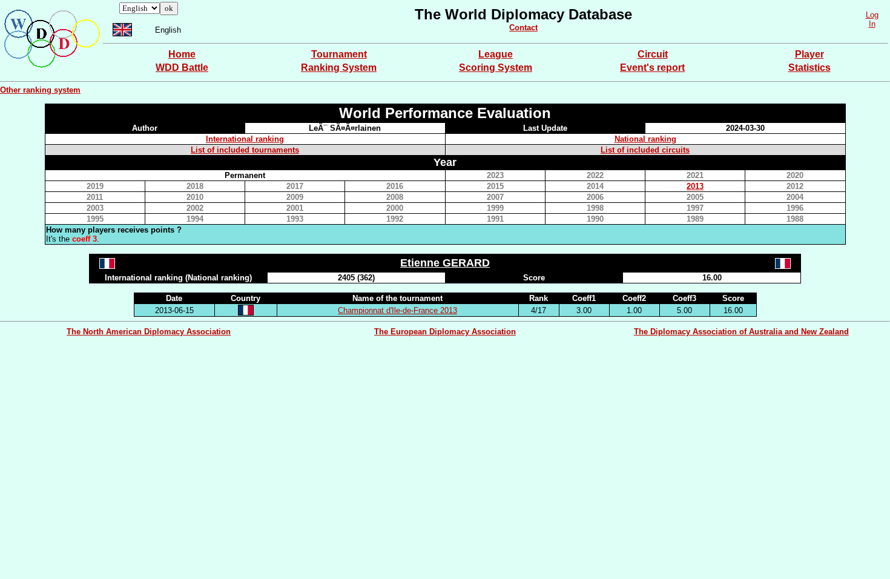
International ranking (245, 139)
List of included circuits (645, 149)
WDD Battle (182, 67)
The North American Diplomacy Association (149, 331)
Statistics (809, 67)
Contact (523, 27)
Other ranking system (40, 89)
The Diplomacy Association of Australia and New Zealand (741, 331)
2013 (695, 186)
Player (809, 54)
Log (872, 14)
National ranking (645, 139)
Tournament (339, 54)
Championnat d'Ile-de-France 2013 (397, 310)
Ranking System (339, 67)
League (495, 54)
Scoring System (495, 67)
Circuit (653, 54)
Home (182, 54)
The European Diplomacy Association (445, 331)
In (872, 23)
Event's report (652, 67)
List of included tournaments (245, 149)
